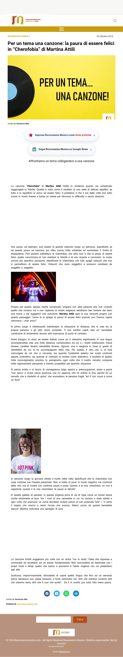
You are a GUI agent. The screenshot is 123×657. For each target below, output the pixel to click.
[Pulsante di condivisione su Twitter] (57, 593)
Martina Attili (32, 604)
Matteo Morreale (69, 646)
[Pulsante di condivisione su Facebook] (47, 593)
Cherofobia (21, 604)
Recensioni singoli (19, 36)
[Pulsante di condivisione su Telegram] (76, 593)
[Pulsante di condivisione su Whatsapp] (66, 593)
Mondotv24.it (64, 652)
